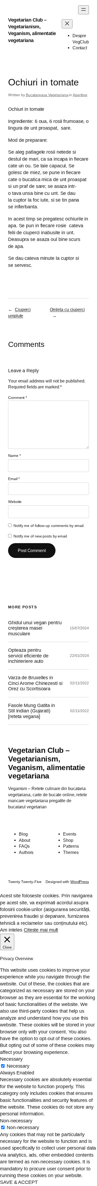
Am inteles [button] (11, 930)
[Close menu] (67, 23)
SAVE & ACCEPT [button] (19, 1182)
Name (14, 455)
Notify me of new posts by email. (40, 536)
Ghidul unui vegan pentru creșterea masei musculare (35, 628)
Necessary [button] (11, 1059)
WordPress (79, 882)
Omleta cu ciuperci (67, 309)
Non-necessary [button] (16, 1120)
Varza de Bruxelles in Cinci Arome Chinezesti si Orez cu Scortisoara (35, 683)
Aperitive (80, 95)
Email (14, 479)
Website (15, 501)
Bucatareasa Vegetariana (47, 95)
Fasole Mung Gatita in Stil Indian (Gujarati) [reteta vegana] (31, 711)
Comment (17, 397)
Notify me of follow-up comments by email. (49, 525)
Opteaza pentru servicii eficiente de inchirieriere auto (28, 655)
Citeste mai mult (41, 930)
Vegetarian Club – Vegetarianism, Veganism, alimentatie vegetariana (46, 763)
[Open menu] (83, 9)
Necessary (18, 1066)
